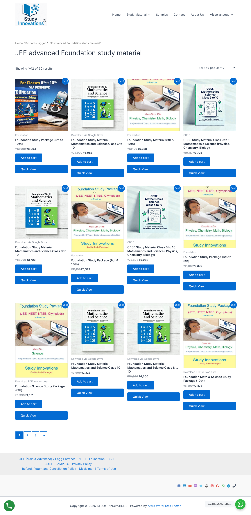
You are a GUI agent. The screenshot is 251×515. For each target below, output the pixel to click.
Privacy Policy (82, 464)
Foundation (97, 459)
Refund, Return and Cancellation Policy (49, 468)
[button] (148, 14)
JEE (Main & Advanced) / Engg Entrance (47, 459)
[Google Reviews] (217, 486)
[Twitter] (201, 486)
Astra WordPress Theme (164, 506)
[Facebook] (179, 486)
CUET (48, 464)
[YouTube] (190, 486)
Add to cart (29, 158)
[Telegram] (228, 486)
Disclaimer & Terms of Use (97, 468)
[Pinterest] (212, 486)
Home (116, 14)
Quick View (28, 169)
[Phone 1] (234, 486)
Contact (179, 14)
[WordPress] (206, 486)
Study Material (136, 14)
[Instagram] (195, 486)
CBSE (111, 459)
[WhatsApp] (223, 486)
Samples (162, 14)
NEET (82, 459)
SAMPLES (62, 464)
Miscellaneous (219, 14)
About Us (197, 14)
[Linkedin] (184, 486)
